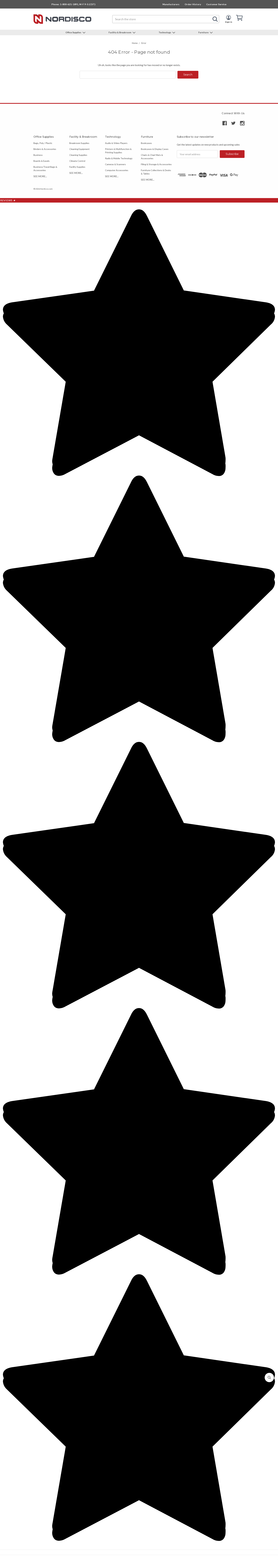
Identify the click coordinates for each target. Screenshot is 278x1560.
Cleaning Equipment (79, 149)
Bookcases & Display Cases (154, 149)
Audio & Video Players (116, 143)
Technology (165, 32)
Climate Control (77, 161)
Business (38, 155)
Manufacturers (171, 4)
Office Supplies (73, 32)
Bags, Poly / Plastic (42, 143)
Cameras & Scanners (115, 164)
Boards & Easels (41, 161)
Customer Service (216, 4)
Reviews (7, 200)
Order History (193, 4)
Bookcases (146, 143)
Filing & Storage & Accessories (156, 164)
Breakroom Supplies (79, 143)
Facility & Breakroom (120, 32)
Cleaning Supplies (78, 155)
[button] (269, 1377)
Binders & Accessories (44, 149)
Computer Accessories (116, 170)
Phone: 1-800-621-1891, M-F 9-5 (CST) (73, 4)
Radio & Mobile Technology (118, 158)
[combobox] (165, 19)
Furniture (203, 32)
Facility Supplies (77, 166)
